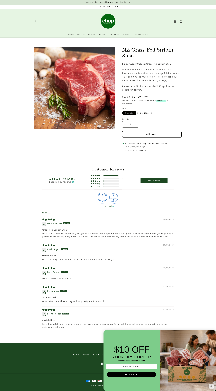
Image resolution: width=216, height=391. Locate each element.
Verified (108, 206)
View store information (135, 151)
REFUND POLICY (100, 354)
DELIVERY (86, 354)
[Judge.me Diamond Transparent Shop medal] (113, 197)
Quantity (125, 119)
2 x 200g (129, 113)
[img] (48, 219)
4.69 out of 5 (68, 179)
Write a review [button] (154, 180)
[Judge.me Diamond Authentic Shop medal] (102, 197)
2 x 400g (144, 113)
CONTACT (75, 354)
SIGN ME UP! (131, 374)
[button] (37, 21)
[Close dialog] (213, 332)
